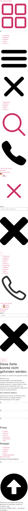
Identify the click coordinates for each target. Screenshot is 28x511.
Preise (5, 41)
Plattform (6, 37)
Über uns (5, 43)
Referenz (5, 39)
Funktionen (6, 35)
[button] (14, 72)
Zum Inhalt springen (6, 1)
